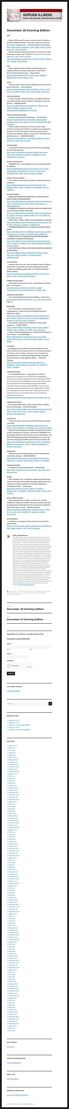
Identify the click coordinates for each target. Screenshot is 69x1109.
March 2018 (12, 981)
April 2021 (11, 895)
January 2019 (12, 958)
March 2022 (12, 869)
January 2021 (12, 902)
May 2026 (11, 753)
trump (15, 594)
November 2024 (13, 795)
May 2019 (11, 949)
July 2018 (11, 972)
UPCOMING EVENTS (13, 691)
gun (22, 593)
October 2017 (12, 993)
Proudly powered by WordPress (25, 1104)
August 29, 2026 (14, 720)
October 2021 (12, 881)
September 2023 (13, 827)
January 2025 (12, 790)
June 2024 (11, 806)
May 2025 (11, 781)
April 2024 (11, 811)
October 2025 (13, 769)
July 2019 (11, 944)
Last (31, 649)
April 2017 (11, 1007)
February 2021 (13, 900)
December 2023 (13, 820)
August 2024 (12, 802)
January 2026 (12, 762)
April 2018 (11, 979)
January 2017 (12, 1014)
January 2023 (12, 846)
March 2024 (12, 813)
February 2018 (13, 984)
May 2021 (11, 893)
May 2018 (11, 977)
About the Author (13, 1079)
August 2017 (12, 998)
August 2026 (12, 746)
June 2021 (11, 890)
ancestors (38, 591)
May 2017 (11, 1005)
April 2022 (11, 867)
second (44, 593)
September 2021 (13, 883)
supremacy (10, 594)
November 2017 (13, 991)
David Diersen (13, 591)
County (43, 591)
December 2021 (13, 876)
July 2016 (11, 1028)
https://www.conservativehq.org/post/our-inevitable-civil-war (28, 397)
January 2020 (12, 930)
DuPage (9, 593)
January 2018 (12, 986)
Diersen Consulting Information (17, 1095)
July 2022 (11, 860)
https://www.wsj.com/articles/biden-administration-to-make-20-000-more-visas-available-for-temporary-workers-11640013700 (28, 512)
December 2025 (13, 764)
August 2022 (12, 858)
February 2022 (13, 872)
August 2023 (12, 830)
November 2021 (13, 879)
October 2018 (12, 965)
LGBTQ (36, 593)
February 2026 (13, 760)
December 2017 (13, 988)
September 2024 (14, 799)
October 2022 (13, 853)
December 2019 (13, 932)
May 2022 (11, 865)
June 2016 (11, 1030)
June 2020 (11, 918)
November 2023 (13, 823)
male (39, 593)
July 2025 (11, 776)
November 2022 (13, 851)
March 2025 (12, 785)
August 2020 (12, 914)
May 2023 (11, 837)
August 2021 (12, 886)
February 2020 (13, 928)
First (8, 649)
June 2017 (11, 1002)
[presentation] (19, 666)
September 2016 (13, 1023)
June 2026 (11, 750)
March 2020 (12, 925)
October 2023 (12, 825)
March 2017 (12, 1009)
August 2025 (12, 774)
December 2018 (13, 960)
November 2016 (13, 1019)
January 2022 (12, 874)
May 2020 (11, 921)
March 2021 (12, 897)
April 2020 (11, 923)
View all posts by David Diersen (26, 584)
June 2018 (11, 974)
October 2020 (13, 909)
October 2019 (12, 937)
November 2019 (13, 935)
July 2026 (11, 748)
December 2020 (13, 904)
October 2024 (13, 797)
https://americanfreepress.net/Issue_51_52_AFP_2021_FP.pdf (29, 299)
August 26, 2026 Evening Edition (19, 729)
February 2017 (13, 1012)
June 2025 (11, 778)
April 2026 (11, 755)
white (19, 594)
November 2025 (13, 767)
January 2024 (12, 818)
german (18, 593)
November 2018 (13, 963)
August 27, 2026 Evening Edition (19, 725)
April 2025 (11, 783)
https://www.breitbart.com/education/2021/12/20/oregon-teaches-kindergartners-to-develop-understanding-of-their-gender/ (28, 339)
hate (25, 593)
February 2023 (13, 844)
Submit (11, 673)
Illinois (29, 593)
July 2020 (11, 916)
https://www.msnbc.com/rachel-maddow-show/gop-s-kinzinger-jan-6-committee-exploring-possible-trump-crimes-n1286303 (29, 491)
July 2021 (11, 888)
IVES (32, 593)
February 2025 (13, 788)
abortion (32, 591)
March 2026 (12, 757)
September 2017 (13, 995)
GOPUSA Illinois (11, 1104)
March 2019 (12, 953)
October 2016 (12, 1021)
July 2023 (11, 832)
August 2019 (12, 942)
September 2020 (14, 911)
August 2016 (12, 1026)
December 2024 (13, 792)
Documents (10, 1047)
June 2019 (11, 946)
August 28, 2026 (13, 722)
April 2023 (11, 839)
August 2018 (12, 970)
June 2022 (11, 862)
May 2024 (11, 809)
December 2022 (13, 848)
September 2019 (13, 939)
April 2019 (11, 951)
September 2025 (14, 771)
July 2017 (11, 1000)
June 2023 (11, 834)
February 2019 (13, 956)
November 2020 (13, 907)
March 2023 (12, 841)
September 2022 (14, 855)
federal (14, 593)
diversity (48, 591)
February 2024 (13, 816)
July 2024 (11, 804)
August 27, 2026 (13, 727)
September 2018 (13, 967)
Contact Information (14, 1063)
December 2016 (13, 1016)
